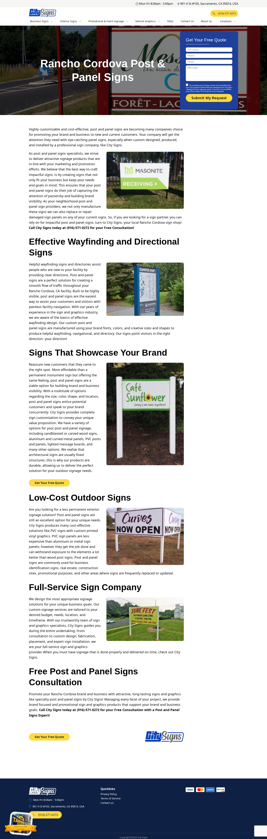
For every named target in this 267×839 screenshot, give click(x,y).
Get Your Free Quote (49, 483)
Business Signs (39, 21)
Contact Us (187, 21)
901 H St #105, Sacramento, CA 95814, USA (209, 4)
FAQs (170, 21)
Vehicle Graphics (145, 21)
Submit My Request (209, 97)
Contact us (107, 802)
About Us (206, 21)
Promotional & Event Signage (106, 21)
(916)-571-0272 (227, 13)
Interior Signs (68, 21)
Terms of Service (111, 798)
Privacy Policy (109, 794)
